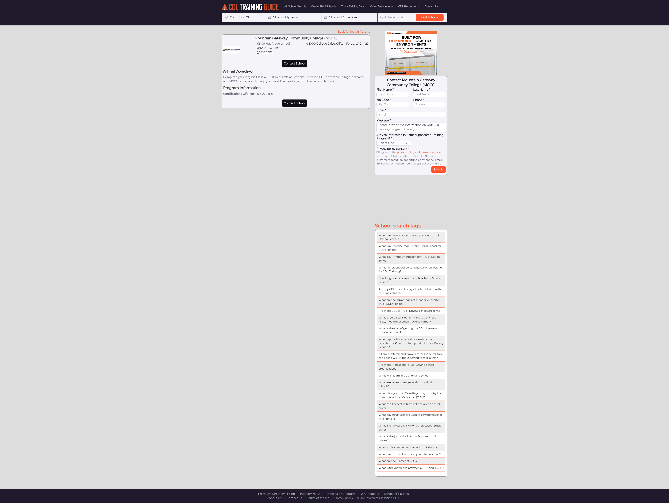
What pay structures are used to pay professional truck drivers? (410, 416)
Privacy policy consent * (392, 148)
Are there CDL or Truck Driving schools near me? (410, 310)
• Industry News (309, 494)
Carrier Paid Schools (323, 6)
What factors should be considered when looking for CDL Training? (410, 269)
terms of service (431, 152)
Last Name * (421, 89)
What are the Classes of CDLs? (398, 461)
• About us (274, 498)
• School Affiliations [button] (395, 494)
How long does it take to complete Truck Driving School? (410, 280)
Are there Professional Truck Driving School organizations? (407, 366)
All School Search (295, 6)
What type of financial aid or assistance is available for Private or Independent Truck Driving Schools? (411, 343)
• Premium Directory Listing (275, 494)
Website (267, 52)
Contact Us (431, 6)
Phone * (418, 100)
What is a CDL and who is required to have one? (410, 454)
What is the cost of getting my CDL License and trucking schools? (409, 330)
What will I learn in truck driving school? (405, 375)
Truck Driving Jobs (352, 6)
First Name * (385, 89)
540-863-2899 (270, 47)
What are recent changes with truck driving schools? (407, 384)
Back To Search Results (354, 31)
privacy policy (405, 152)
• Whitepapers (369, 494)
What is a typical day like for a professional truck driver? (410, 427)
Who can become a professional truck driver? (408, 447)
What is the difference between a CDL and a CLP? (411, 468)
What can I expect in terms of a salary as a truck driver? (410, 406)
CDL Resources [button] (407, 6)
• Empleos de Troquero (340, 494)
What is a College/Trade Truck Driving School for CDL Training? (410, 248)
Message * (383, 120)
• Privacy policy (343, 498)
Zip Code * (383, 100)
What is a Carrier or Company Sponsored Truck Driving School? (409, 237)
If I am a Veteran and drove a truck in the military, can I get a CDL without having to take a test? (411, 356)
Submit (438, 169)
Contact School (294, 63)
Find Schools (430, 17)
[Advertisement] (411, 198)
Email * (381, 110)
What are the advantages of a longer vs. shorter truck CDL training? (409, 302)
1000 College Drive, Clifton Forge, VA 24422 (338, 43)
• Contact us (293, 498)
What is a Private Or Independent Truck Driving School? (410, 258)
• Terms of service (317, 498)
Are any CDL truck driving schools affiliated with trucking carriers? (410, 291)
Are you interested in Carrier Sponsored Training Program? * (410, 136)
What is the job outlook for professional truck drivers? (408, 438)
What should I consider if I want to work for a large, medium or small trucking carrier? (408, 319)
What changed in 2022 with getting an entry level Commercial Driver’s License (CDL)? (411, 395)
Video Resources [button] (380, 6)
